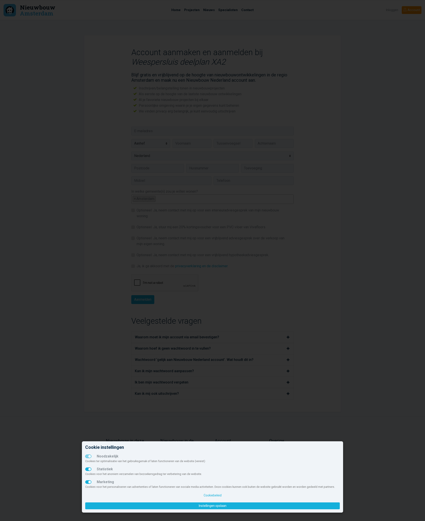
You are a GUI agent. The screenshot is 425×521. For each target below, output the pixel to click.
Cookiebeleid (213, 495)
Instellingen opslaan (212, 505)
